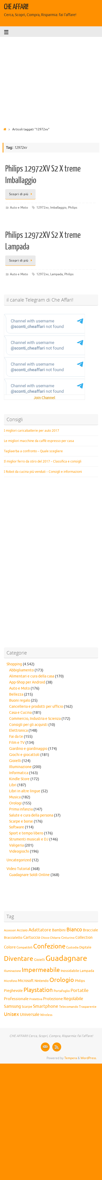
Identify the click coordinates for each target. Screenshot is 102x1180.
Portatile (80, 990)
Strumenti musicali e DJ (28, 839)
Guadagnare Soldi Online (29, 875)
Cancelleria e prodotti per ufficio (36, 706)
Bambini (59, 930)
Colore (10, 947)
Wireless (46, 1015)
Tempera (70, 1058)
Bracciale (90, 930)
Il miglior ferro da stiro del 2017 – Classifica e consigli (42, 461)
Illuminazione (20, 767)
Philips (72, 207)
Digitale (85, 947)
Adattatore (40, 930)
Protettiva (35, 999)
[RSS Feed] (56, 1047)
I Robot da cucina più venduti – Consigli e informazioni (43, 471)
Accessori (10, 930)
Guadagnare (66, 958)
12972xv (42, 207)
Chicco (45, 938)
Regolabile (73, 998)
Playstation (38, 990)
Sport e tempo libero (26, 833)
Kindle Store (19, 779)
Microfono (10, 981)
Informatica (18, 773)
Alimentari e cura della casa (31, 676)
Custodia (72, 948)
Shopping (14, 664)
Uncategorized (19, 860)
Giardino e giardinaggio (28, 748)
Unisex (11, 1014)
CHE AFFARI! (16, 7)
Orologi (15, 803)
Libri (12, 785)
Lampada (56, 274)
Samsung (12, 1006)
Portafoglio (62, 991)
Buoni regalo (19, 700)
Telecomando (68, 1007)
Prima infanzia (21, 809)
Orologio (61, 980)
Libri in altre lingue (24, 791)
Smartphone (45, 1006)
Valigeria (16, 845)
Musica (15, 797)
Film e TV (17, 742)
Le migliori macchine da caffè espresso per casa (39, 441)
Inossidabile (70, 971)
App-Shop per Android (27, 682)
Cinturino (68, 938)
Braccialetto (13, 938)
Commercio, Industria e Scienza (35, 718)
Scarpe (27, 1006)
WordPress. (89, 1058)
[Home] (5, 129)
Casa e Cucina (20, 712)
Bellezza (16, 694)
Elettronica (18, 730)
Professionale (16, 998)
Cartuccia (31, 937)
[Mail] (45, 1047)
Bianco (74, 929)
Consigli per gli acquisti (28, 724)
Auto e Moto (19, 207)
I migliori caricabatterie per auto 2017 (31, 430)
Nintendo (42, 981)
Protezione (53, 998)
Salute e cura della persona (31, 815)
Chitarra (55, 938)
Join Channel (44, 398)
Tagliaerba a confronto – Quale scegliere (33, 451)
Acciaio (22, 930)
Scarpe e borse (21, 821)
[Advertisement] (51, 80)
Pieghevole (13, 990)
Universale (29, 1014)
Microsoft (26, 980)
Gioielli (15, 761)
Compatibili (24, 947)
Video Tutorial (18, 869)
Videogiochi (19, 851)
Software (16, 827)
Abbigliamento (21, 670)
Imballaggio (58, 207)
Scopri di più (19, 194)
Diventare (18, 959)
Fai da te (16, 736)
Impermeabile (41, 970)
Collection (84, 937)
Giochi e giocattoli (24, 755)
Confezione (49, 946)
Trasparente (88, 1007)
